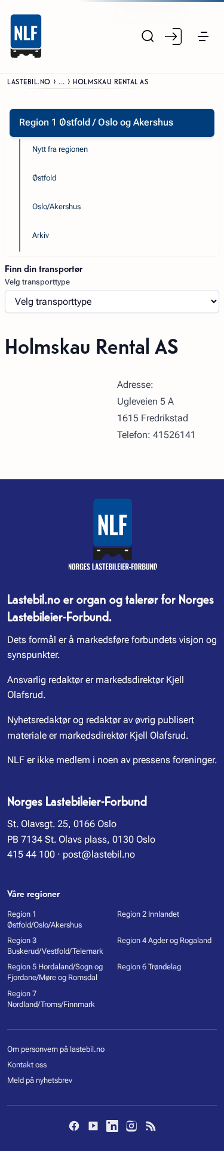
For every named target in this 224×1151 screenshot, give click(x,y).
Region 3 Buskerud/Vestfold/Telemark (55, 946)
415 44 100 (31, 854)
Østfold (44, 177)
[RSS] (151, 1126)
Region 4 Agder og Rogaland (164, 940)
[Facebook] (74, 1126)
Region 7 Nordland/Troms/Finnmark (51, 999)
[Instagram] (131, 1126)
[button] (203, 36)
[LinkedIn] (112, 1126)
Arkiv (40, 235)
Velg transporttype (37, 281)
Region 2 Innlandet (148, 914)
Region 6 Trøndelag (149, 966)
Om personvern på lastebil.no (56, 1049)
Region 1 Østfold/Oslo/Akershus (44, 919)
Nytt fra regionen (60, 149)
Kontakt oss (27, 1064)
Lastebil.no (29, 81)
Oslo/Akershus (56, 206)
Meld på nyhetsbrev (39, 1080)
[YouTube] (93, 1126)
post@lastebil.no (99, 854)
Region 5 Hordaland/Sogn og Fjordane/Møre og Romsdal (55, 972)
